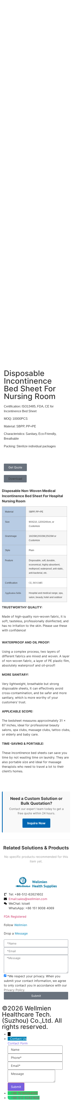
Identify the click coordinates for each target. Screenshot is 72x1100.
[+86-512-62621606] (9, 1098)
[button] (15, 478)
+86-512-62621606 (25, 1098)
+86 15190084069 (24, 1093)
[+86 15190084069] (9, 1093)
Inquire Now (36, 823)
